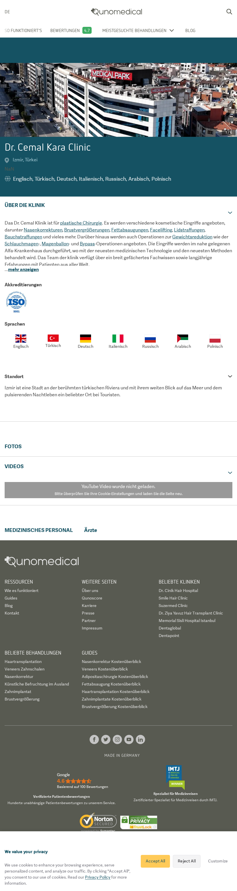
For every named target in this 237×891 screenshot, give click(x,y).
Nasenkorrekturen (43, 230)
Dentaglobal (170, 628)
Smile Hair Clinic (173, 598)
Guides (11, 598)
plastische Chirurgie (81, 223)
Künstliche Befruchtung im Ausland (37, 684)
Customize (218, 861)
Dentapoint (169, 635)
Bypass (87, 243)
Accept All (155, 861)
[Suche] (229, 11)
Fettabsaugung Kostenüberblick (111, 684)
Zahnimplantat (18, 691)
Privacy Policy (97, 877)
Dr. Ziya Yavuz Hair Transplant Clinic (191, 613)
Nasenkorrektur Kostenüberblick (111, 661)
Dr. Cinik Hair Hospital (178, 590)
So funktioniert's (23, 30)
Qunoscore (92, 598)
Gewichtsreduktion (192, 237)
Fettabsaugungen (129, 230)
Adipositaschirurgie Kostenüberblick (115, 676)
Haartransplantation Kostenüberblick (115, 691)
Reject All (186, 861)
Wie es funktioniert (21, 590)
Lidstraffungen (189, 230)
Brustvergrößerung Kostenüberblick (114, 706)
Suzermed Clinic (173, 605)
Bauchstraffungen (23, 237)
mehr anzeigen (23, 269)
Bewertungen (65, 30)
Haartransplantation (23, 661)
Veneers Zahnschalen (25, 669)
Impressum (92, 628)
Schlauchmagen (21, 243)
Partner (89, 620)
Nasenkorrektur (19, 676)
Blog (190, 30)
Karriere (89, 605)
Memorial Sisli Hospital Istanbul (187, 620)
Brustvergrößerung (22, 699)
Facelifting (161, 230)
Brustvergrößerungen (87, 230)
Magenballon (55, 243)
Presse (88, 613)
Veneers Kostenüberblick (105, 669)
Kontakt (12, 613)
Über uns (90, 590)
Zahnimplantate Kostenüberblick (111, 699)
